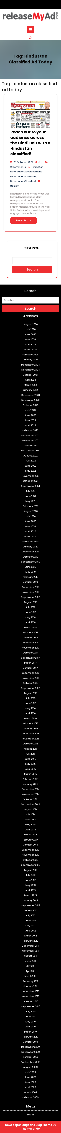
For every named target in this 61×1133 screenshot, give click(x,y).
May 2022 (30, 470)
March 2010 (30, 1031)
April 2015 (30, 769)
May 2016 (30, 708)
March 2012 (30, 935)
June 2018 (30, 612)
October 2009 (30, 1057)
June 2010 (30, 1016)
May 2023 (30, 420)
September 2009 (30, 1062)
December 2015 (31, 733)
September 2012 (30, 905)
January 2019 (30, 582)
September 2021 (30, 486)
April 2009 (30, 1087)
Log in (30, 1114)
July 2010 (31, 1011)
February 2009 (31, 1097)
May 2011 (30, 966)
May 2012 (30, 925)
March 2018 (30, 627)
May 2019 (30, 571)
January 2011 (30, 986)
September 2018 (30, 597)
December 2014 (31, 789)
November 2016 (30, 678)
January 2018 (30, 637)
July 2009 (30, 1072)
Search (32, 248)
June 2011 (30, 961)
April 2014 (30, 829)
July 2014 (30, 814)
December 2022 (30, 435)
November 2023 (30, 400)
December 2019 (30, 551)
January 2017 (30, 668)
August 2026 (30, 324)
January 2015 (30, 784)
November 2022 (31, 440)
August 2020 (30, 511)
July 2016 (31, 698)
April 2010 (30, 1026)
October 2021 (30, 480)
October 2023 (30, 405)
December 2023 (30, 395)
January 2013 (30, 900)
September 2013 (30, 865)
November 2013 (30, 854)
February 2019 (30, 577)
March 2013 (30, 895)
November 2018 (30, 592)
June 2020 (30, 521)
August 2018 (30, 602)
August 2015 (31, 748)
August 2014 (31, 809)
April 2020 (30, 531)
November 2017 (30, 647)
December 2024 (30, 364)
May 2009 (30, 1082)
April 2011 (30, 971)
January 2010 (30, 1041)
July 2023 (30, 410)
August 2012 (30, 910)
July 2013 (31, 875)
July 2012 (30, 915)
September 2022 (30, 450)
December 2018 (30, 587)
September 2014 (30, 804)
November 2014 (30, 794)
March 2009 (30, 1092)
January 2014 (30, 844)
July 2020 (30, 516)
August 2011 (30, 955)
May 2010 (30, 1021)
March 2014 (30, 834)
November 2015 (30, 738)
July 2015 (30, 753)
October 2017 (30, 652)
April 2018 (30, 622)
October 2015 (30, 743)
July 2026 (30, 329)
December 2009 (30, 1046)
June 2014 (30, 819)
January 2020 (30, 546)
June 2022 (30, 465)
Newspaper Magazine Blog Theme (28, 1125)
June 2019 (30, 566)
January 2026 (30, 359)
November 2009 (30, 1052)
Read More (23, 220)
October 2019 (30, 556)
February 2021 (30, 506)
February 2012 (30, 940)
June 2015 (30, 758)
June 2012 (30, 920)
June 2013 (30, 880)
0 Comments (18, 167)
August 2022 (30, 455)
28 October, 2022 (23, 162)
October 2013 (30, 860)
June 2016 (30, 703)
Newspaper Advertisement (26, 171)
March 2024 (30, 385)
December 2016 (30, 672)
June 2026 (30, 334)
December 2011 (30, 945)
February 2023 (30, 430)
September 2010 (30, 1006)
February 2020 (30, 541)
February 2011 (30, 981)
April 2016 (30, 713)
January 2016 (30, 728)
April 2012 (30, 930)
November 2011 (30, 950)
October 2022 (30, 445)
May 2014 (30, 824)
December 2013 (30, 849)
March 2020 (30, 536)
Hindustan (37, 167)
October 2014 (30, 799)
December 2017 (30, 642)
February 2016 (30, 723)
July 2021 (30, 491)
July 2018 (31, 607)
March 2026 (30, 349)
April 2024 (30, 379)
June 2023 (30, 415)
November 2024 (30, 369)
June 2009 (30, 1077)
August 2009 (30, 1067)
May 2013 (30, 885)
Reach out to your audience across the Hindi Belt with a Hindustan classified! (30, 143)
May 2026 (30, 339)
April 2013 (30, 890)
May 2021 (30, 501)
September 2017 (30, 657)
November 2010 (30, 996)
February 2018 (30, 632)
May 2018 (30, 617)
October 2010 (30, 1001)
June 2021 (30, 496)
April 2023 (30, 425)
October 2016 (30, 683)
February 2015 (30, 779)
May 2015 (30, 763)
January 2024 (30, 390)
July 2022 (30, 460)
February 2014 (30, 839)
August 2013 (30, 870)
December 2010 (30, 991)
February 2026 (30, 354)
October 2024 (30, 374)
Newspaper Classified (23, 181)
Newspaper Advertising (23, 176)
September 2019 (30, 561)
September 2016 (30, 688)
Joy (40, 162)
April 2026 (30, 344)
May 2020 (30, 526)
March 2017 (30, 662)
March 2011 (30, 976)
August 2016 (30, 693)
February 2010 (30, 1036)
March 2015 (30, 774)
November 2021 (30, 475)
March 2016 (30, 718)
